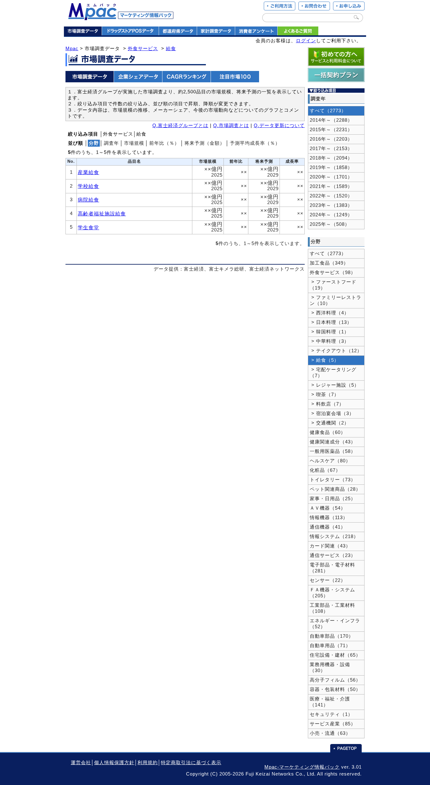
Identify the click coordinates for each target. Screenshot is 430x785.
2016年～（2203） (331, 139)
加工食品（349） (329, 263)
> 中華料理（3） (329, 341)
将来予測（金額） (204, 143)
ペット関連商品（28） (335, 489)
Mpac (71, 48)
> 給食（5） (324, 360)
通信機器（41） (328, 527)
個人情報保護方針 (114, 762)
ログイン (306, 40)
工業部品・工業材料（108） (332, 608)
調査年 (111, 143)
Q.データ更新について (279, 125)
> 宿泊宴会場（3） (332, 413)
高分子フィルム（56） (335, 679)
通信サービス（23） (333, 555)
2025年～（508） (330, 224)
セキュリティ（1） (331, 714)
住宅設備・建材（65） (335, 655)
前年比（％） (164, 143)
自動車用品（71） (330, 645)
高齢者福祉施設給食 (102, 213)
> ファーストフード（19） (333, 284)
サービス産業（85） (333, 723)
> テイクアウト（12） (336, 350)
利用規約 (148, 762)
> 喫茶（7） (324, 394)
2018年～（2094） (331, 158)
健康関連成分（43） (333, 441)
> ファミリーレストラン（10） (335, 300)
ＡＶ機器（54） (328, 508)
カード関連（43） (330, 545)
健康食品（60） (328, 432)
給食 (171, 48)
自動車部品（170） (332, 636)
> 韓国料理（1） (329, 331)
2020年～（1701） (331, 176)
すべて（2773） (328, 110)
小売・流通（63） (330, 733)
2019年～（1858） (331, 167)
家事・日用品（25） (333, 498)
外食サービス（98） (333, 272)
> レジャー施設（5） (334, 385)
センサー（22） (328, 580)
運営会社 (81, 762)
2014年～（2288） (331, 120)
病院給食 (88, 199)
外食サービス (143, 48)
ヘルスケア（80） (330, 460)
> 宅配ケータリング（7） (333, 372)
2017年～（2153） (331, 148)
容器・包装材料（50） (335, 689)
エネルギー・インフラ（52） (335, 623)
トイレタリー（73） (333, 479)
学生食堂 (88, 227)
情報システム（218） (334, 536)
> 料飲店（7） (327, 404)
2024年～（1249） (331, 214)
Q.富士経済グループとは (180, 125)
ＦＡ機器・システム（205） (332, 592)
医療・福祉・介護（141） (330, 701)
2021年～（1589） (331, 186)
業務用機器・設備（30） (330, 667)
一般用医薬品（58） (333, 451)
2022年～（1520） (331, 195)
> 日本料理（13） (331, 322)
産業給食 (88, 172)
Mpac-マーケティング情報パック (302, 767)
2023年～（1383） (331, 205)
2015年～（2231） (331, 129)
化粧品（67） (325, 470)
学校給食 (88, 186)
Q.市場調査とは (231, 125)
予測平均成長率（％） (255, 143)
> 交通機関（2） (329, 422)
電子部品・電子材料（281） (332, 567)
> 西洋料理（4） (329, 312)
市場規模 (134, 143)
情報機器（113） (329, 517)
